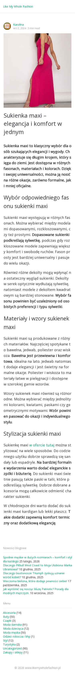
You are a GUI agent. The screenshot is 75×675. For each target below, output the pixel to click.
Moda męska (11, 632)
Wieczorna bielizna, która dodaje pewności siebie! (35, 581)
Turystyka (9, 644)
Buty (6, 616)
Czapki (7, 620)
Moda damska (12, 624)
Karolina (18, 24)
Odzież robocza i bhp (16, 636)
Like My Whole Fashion (18, 6)
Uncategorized (12, 648)
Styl (5, 640)
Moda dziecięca (13, 628)
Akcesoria (9, 613)
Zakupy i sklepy (13, 652)
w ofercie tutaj (41, 445)
